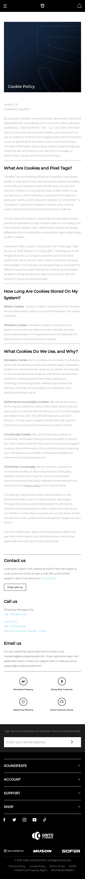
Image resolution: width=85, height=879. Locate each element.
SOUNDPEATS (38, 860)
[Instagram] (24, 820)
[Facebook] (4, 820)
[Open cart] (79, 6)
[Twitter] (14, 820)
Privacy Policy (32, 485)
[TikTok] (44, 820)
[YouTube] (34, 820)
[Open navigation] (6, 6)
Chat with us (15, 587)
